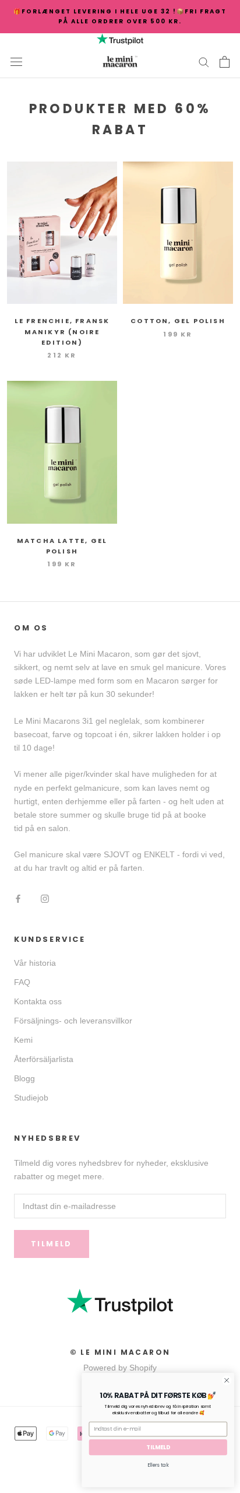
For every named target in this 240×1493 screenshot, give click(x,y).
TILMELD (158, 1447)
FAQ (22, 982)
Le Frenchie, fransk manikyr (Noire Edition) (62, 331)
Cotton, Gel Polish (177, 320)
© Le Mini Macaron (120, 1352)
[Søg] (204, 61)
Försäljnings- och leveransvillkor (73, 1020)
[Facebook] (18, 898)
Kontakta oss (38, 1001)
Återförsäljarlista (43, 1059)
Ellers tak (157, 1465)
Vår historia (35, 963)
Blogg (24, 1078)
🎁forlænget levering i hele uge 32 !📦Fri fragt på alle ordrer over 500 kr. (120, 16)
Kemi (23, 1040)
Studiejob (31, 1097)
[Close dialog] (226, 1380)
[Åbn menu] (16, 61)
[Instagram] (45, 898)
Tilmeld (51, 1244)
